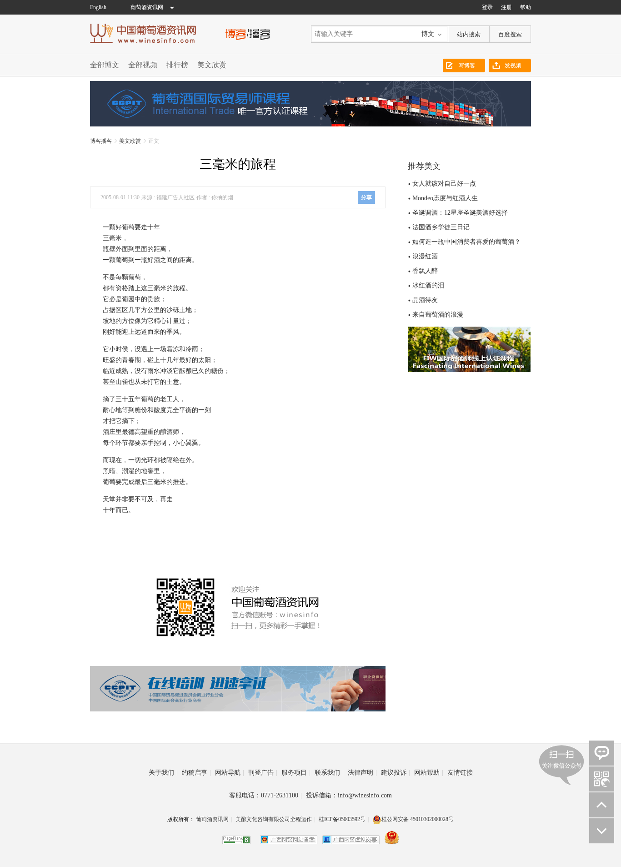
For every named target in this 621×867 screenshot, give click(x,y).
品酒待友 (425, 300)
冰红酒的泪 (428, 285)
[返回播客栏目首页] (247, 33)
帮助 (525, 7)
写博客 (467, 65)
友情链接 (460, 772)
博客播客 (101, 141)
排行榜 (177, 65)
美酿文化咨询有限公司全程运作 (273, 819)
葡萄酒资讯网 (146, 7)
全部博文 (104, 65)
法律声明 (362, 772)
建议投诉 (395, 772)
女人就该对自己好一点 (444, 183)
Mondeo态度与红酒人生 (445, 198)
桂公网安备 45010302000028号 (417, 819)
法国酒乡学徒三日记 (441, 227)
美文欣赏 (211, 65)
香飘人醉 (425, 270)
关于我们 (163, 772)
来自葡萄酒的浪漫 (437, 314)
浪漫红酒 (425, 256)
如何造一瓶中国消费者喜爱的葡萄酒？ (466, 241)
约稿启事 (196, 772)
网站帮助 (428, 772)
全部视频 (142, 65)
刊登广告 (262, 772)
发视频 (513, 65)
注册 (506, 7)
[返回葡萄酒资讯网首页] (147, 33)
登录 (487, 7)
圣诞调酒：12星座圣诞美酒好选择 (460, 212)
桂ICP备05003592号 (342, 819)
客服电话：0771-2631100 (265, 795)
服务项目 (295, 772)
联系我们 (329, 772)
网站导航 (229, 772)
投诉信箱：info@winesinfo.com (349, 795)
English (98, 7)
